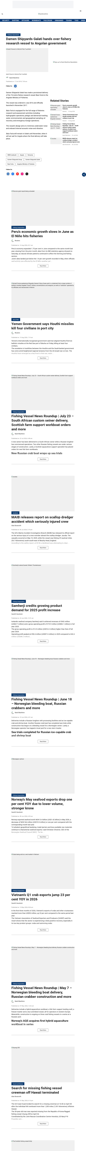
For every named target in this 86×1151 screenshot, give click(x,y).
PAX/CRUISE (48, 20)
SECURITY (5, 20)
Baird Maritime (14, 78)
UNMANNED (59, 20)
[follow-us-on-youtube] (17, 174)
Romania (30, 155)
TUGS (76, 20)
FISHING (69, 20)
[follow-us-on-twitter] (27, 174)
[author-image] (7, 77)
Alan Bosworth (16, 525)
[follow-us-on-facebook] (13, 174)
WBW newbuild (11, 155)
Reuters (17, 240)
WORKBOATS (36, 20)
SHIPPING (15, 20)
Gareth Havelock (17, 614)
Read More (43, 266)
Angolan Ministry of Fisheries (25, 164)
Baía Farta (10, 164)
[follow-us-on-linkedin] (15, 86)
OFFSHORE (25, 20)
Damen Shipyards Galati (33, 159)
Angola (22, 155)
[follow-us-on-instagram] (22, 174)
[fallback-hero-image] (56, 108)
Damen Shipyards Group (14, 159)
